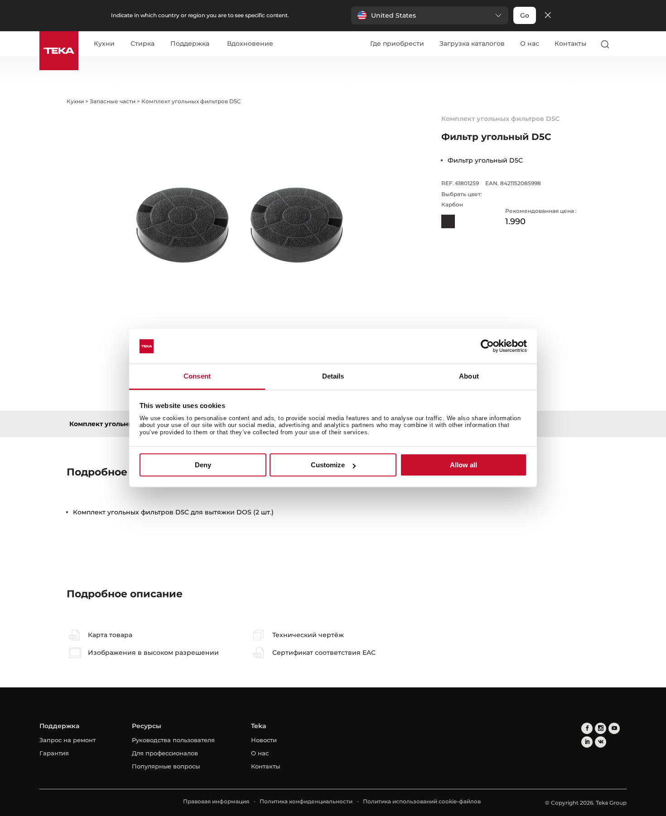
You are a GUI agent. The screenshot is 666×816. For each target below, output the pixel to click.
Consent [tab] (197, 376)
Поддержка (189, 44)
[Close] (548, 16)
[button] (430, 15)
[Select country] (622, 44)
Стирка (142, 44)
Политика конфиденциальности (306, 801)
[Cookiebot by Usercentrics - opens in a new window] (487, 346)
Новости (264, 740)
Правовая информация (216, 801)
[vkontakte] (600, 742)
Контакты (570, 43)
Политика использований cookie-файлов (422, 801)
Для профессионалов (165, 753)
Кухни (104, 44)
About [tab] (469, 376)
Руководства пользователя (173, 740)
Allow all (463, 465)
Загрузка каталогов (472, 43)
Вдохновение (250, 44)
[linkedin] (587, 742)
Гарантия (54, 753)
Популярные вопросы (166, 766)
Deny (203, 465)
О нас (529, 43)
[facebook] (587, 728)
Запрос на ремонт (67, 740)
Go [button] (524, 15)
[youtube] (614, 728)
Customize (328, 465)
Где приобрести (397, 43)
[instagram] (600, 728)
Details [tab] (333, 376)
